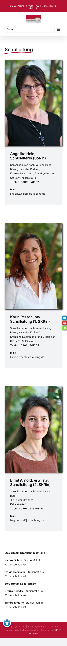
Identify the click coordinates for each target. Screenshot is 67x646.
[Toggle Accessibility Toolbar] (7, 623)
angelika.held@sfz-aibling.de (27, 193)
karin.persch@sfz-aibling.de (27, 357)
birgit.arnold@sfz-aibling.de (27, 520)
